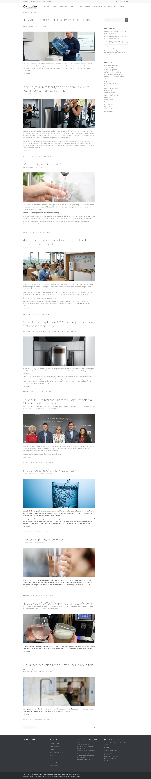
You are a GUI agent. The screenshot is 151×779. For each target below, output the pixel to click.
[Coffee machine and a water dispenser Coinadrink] (59, 628)
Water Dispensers (55, 759)
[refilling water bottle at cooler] (59, 46)
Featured (36, 26)
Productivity (39, 329)
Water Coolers (28, 26)
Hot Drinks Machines (54, 408)
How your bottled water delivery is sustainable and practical (113, 47)
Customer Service (57, 406)
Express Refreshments (47, 1)
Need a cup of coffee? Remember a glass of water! (57, 603)
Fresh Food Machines (78, 329)
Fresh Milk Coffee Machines (113, 74)
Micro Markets (109, 104)
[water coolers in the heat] (59, 266)
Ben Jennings (48, 79)
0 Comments (36, 79)
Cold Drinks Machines (88, 406)
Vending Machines (35, 331)
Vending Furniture (54, 756)
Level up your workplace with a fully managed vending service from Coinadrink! (116, 42)
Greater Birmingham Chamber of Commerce (88, 754)
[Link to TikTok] (124, 1)
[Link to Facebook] (119, 1)
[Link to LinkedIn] (116, 1)
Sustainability (44, 26)
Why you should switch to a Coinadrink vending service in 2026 (115, 32)
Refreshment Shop (35, 1)
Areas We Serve (54, 765)
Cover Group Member (83, 744)
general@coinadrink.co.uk (111, 750)
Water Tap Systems (29, 329)
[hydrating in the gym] (59, 113)
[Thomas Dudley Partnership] (59, 428)
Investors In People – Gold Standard (86, 750)
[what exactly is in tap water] (59, 187)
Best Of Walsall (81, 757)
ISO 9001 (79, 746)
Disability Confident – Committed (85, 759)
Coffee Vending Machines (69, 331)
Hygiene (42, 167)
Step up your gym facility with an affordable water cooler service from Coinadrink (114, 52)
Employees (107, 81)
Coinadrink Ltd (26, 1)
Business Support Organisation (85, 755)
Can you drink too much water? (44, 540)
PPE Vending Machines (56, 762)
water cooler (36, 224)
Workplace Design (110, 79)
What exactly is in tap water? (42, 164)
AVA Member (80, 743)
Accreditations (109, 100)
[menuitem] (26, 1)
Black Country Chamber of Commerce (87, 752)
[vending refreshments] (59, 351)
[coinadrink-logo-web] (34, 6)
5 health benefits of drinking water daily (50, 470)
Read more (26, 73)
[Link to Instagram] (122, 1)
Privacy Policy (26, 743)
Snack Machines (28, 408)
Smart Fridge (108, 67)
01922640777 (107, 747)
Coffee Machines (54, 746)
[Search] (126, 5)
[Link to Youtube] (127, 1)
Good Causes (108, 111)
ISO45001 (90, 746)
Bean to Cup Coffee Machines (50, 331)
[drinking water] (59, 493)
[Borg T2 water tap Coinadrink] (59, 691)
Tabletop (52, 749)
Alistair (47, 232)
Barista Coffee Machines (56, 752)
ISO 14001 (84, 746)
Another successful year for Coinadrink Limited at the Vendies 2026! (115, 37)
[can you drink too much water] (59, 562)
